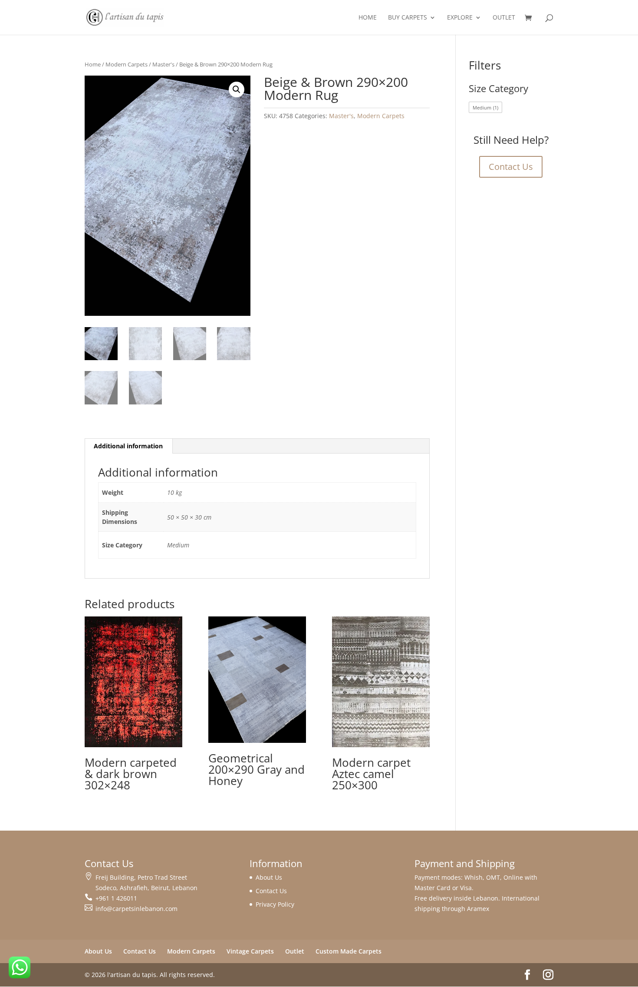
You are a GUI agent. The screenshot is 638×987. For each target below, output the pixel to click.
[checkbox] (486, 107)
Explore (460, 17)
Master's (163, 64)
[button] (236, 89)
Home (367, 17)
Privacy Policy (275, 904)
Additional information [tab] (128, 446)
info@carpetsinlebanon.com (136, 908)
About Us (269, 877)
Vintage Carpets (250, 951)
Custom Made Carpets (348, 951)
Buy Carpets (407, 17)
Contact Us (511, 166)
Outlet (504, 17)
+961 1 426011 (116, 898)
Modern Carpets (126, 64)
